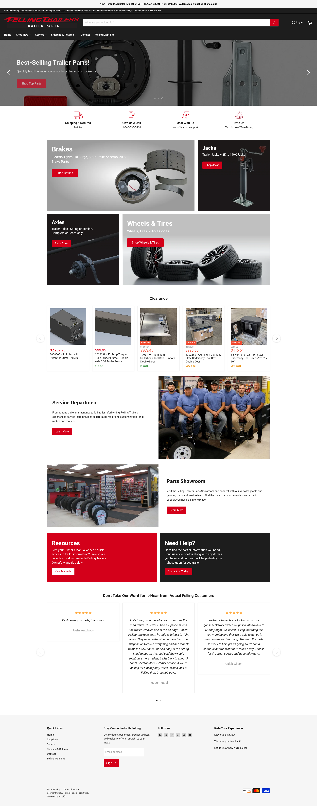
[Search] (274, 22)
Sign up (111, 763)
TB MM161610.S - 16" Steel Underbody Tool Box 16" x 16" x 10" (249, 358)
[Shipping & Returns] (78, 120)
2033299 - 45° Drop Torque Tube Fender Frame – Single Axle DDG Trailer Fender (111, 358)
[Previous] (40, 338)
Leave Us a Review (224, 734)
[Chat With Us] (185, 120)
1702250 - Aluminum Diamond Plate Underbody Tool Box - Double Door (203, 358)
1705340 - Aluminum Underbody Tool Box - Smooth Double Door (157, 358)
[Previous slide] (9, 72)
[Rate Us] (239, 120)
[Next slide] (308, 72)
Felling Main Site (105, 34)
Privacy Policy (53, 789)
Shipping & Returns (62, 34)
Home (7, 34)
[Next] (277, 338)
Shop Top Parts (31, 81)
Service (40, 34)
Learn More (62, 431)
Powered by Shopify (56, 796)
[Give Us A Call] (131, 120)
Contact (85, 34)
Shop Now (22, 34)
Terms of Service (71, 789)
